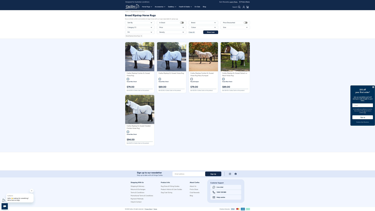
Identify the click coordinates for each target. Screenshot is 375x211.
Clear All (192, 32)
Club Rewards (194, 192)
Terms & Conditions (137, 192)
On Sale (197, 7)
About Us (193, 186)
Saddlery (171, 7)
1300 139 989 (221, 192)
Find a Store (245, 2)
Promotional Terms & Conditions (142, 196)
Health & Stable (184, 7)
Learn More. (233, 2)
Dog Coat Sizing (166, 192)
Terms (155, 209)
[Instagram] (230, 174)
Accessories (159, 7)
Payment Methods (137, 199)
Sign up (362, 117)
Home (127, 11)
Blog (204, 7)
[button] (139, 22)
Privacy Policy (148, 209)
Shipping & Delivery (137, 186)
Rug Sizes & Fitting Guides (170, 186)
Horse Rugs (146, 7)
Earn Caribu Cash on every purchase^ (138, 2)
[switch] (182, 23)
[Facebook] (235, 174)
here (365, 111)
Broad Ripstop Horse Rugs (138, 11)
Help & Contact (136, 202)
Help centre (221, 197)
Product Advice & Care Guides (171, 189)
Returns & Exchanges (138, 189)
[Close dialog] (373, 87)
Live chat (220, 187)
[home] (132, 6)
